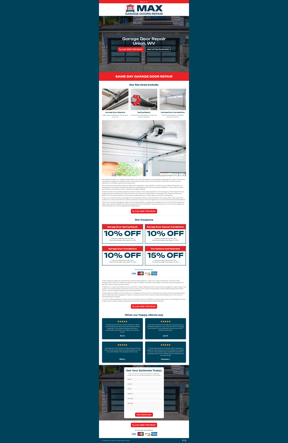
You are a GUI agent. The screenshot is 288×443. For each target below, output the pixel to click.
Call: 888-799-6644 (131, 49)
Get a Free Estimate (158, 49)
